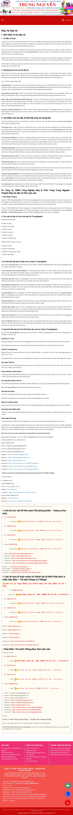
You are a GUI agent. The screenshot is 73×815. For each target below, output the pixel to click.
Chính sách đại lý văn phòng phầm (60, 750)
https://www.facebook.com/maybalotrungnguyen (24, 463)
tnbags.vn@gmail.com (14, 626)
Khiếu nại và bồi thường (8, 757)
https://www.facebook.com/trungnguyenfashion (23, 469)
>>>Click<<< (57, 521)
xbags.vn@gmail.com (12, 486)
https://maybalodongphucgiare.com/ (19, 457)
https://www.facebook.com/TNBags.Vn (20, 501)
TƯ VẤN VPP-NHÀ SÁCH (30, 809)
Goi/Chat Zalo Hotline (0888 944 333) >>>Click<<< (38, 688)
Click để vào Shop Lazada (21, 568)
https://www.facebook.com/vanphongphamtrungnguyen (29, 560)
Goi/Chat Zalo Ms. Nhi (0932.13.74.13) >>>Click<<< (43, 661)
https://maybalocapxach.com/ (17, 460)
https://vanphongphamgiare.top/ (21, 556)
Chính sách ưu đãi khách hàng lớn (60, 748)
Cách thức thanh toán (32, 748)
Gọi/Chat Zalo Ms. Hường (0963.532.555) (37, 539)
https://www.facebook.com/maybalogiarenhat (23, 466)
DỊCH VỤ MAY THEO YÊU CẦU (44, 809)
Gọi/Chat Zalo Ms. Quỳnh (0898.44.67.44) (37, 603)
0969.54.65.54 (11, 517)
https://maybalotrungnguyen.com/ (18, 454)
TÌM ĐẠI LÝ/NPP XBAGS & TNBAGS (61, 809)
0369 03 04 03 (11, 665)
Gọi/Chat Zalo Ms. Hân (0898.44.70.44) (36, 530)
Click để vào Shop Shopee (19, 567)
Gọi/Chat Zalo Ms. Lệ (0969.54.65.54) (36, 521)
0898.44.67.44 (11, 599)
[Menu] (2, 20)
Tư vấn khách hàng (31, 761)
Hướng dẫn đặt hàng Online (9, 759)
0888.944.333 (13, 544)
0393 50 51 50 (11, 674)
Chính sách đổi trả (31, 750)
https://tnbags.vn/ (13, 498)
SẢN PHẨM (20, 809)
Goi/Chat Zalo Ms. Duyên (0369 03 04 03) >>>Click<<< (39, 670)
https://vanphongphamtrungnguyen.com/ (24, 558)
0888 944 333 (13, 684)
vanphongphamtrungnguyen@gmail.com (20, 553)
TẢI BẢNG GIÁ (69, 20)
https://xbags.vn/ (12, 489)
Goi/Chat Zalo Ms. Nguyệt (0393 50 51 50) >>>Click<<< (40, 679)
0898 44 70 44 (18, 590)
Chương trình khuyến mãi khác (59, 752)
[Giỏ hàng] (63, 20)
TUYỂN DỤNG (34, 811)
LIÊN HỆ (40, 811)
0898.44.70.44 (11, 526)
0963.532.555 (11, 535)
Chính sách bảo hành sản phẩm (10, 754)
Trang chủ (6, 809)
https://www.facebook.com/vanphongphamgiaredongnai (29, 563)
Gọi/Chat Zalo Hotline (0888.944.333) (36, 549)
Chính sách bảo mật (7, 752)
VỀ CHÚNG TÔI (14, 809)
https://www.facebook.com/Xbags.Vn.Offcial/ (22, 492)
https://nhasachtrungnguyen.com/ (21, 792)
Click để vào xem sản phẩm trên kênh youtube (25, 572)
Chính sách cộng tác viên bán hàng (60, 754)
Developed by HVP (50, 813)
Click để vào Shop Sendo (20, 570)
